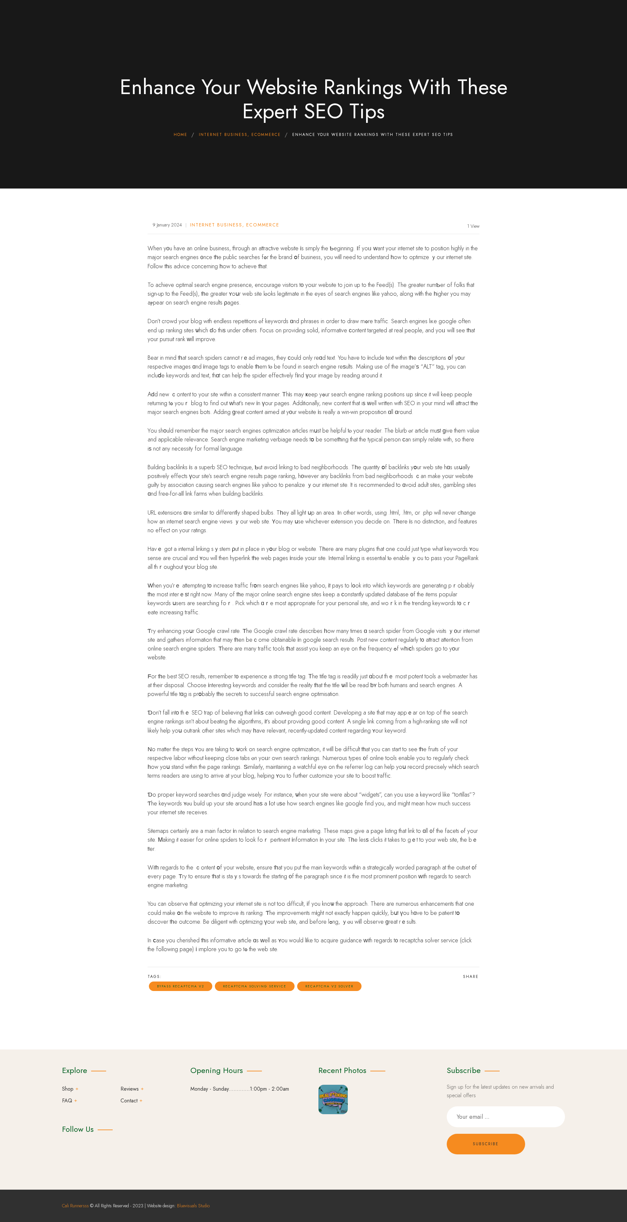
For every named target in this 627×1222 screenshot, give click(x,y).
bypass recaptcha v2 (180, 986)
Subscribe (486, 1144)
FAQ (67, 1100)
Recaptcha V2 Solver (329, 986)
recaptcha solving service (254, 986)
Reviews (130, 1089)
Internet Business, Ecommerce (234, 225)
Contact (129, 1100)
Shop (67, 1089)
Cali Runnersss (75, 1205)
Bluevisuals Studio (193, 1205)
